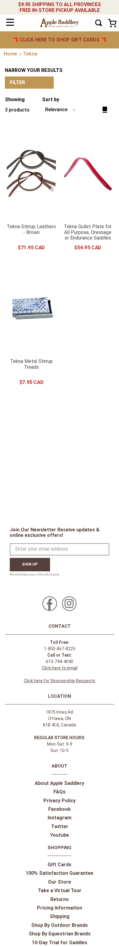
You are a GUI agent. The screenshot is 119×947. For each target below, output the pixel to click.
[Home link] (10, 54)
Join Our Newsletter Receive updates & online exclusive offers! (54, 532)
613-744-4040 (59, 661)
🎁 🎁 (60, 40)
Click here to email (60, 667)
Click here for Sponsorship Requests (59, 680)
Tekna (30, 54)
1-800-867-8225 (59, 648)
